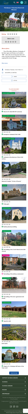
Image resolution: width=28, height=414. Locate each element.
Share (15, 76)
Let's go (15, 80)
